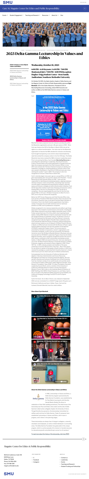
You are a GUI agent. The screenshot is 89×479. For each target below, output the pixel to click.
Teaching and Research (68, 464)
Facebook (36, 460)
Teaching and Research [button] (32, 15)
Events (22, 50)
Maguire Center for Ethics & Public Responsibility (27, 446)
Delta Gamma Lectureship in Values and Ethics (35, 50)
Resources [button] (45, 15)
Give (61, 15)
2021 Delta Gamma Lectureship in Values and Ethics (19, 84)
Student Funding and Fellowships (70, 466)
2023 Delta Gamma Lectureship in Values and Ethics (18, 77)
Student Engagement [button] (16, 15)
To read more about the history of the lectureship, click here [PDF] (50, 434)
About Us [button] (54, 15)
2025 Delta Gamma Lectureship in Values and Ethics (19, 71)
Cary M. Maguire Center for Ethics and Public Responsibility (31, 8)
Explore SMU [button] (83, 2)
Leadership (64, 460)
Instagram (36, 462)
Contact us (64, 457)
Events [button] (4, 15)
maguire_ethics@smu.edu (11, 466)
